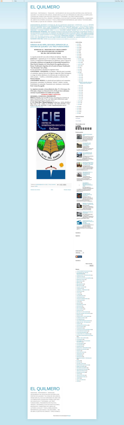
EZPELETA (91, 28)
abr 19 (80, 80)
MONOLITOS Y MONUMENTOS (76, 34)
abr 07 (80, 95)
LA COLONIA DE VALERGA (85, 31)
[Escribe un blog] (61, 184)
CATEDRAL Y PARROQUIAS (82, 289)
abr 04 (80, 97)
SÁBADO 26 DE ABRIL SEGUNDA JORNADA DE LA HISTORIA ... (85, 83)
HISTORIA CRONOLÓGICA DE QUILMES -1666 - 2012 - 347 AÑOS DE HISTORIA (88, 163)
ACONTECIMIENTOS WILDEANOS (38, 25)
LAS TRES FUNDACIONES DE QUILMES (66, 33)
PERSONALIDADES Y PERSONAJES (73, 36)
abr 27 (80, 75)
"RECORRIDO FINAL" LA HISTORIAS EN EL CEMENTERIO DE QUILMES (87, 174)
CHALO (44, 27)
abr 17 (80, 85)
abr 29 (80, 74)
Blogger (69, 415)
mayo (79, 70)
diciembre (80, 59)
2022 (78, 44)
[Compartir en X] (63, 184)
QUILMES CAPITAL (34, 37)
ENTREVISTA (59, 28)
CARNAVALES (85, 26)
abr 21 (80, 79)
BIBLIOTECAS (72, 26)
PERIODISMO (57, 36)
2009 (78, 113)
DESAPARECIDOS (34, 28)
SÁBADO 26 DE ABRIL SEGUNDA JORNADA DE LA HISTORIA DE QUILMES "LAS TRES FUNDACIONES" (49, 45)
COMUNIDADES (62, 27)
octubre (79, 62)
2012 (78, 108)
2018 (78, 50)
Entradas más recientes (35, 189)
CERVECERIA (39, 27)
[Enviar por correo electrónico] (60, 184)
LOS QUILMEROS (53, 34)
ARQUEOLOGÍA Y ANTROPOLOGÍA (74, 25)
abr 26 (80, 77)
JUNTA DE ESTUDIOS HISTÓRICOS (70, 31)
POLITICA (79, 362)
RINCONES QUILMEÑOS (67, 37)
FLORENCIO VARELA (48, 30)
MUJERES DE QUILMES (88, 34)
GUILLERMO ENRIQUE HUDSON (68, 30)
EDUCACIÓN (46, 28)
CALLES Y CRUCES (79, 26)
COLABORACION (55, 27)
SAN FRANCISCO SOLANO (79, 37)
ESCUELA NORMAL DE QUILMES (81, 28)
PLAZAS (88, 36)
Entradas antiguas (67, 189)
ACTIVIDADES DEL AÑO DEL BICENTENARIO (57, 25)
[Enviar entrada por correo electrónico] (58, 184)
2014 (78, 57)
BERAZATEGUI (54, 26)
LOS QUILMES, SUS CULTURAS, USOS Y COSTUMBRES (87, 144)
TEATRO (45, 38)
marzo (79, 101)
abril (79, 72)
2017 (78, 52)
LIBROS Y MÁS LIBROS (81, 33)
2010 (78, 111)
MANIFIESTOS (66, 34)
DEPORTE (91, 27)
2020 (78, 47)
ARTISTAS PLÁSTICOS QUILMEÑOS (84, 278)
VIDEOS (66, 38)
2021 (78, 45)
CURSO (87, 27)
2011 (78, 109)
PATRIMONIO (79, 355)
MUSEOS (32, 36)
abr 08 (80, 93)
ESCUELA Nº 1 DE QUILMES (67, 28)
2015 (78, 55)
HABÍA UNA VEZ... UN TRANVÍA (82, 30)
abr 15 (80, 88)
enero (79, 104)
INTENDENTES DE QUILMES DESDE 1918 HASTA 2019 (87, 194)
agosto (79, 65)
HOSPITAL (92, 30)
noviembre (80, 60)
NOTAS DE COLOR (39, 36)
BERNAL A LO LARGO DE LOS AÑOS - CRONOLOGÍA (88, 204)
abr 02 (80, 98)
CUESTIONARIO (82, 27)
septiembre (80, 64)
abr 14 (80, 90)
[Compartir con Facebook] (64, 184)
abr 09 (80, 92)
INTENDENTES (59, 31)
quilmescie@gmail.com (36, 107)
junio (79, 69)
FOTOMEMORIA (56, 30)
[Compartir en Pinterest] (65, 184)
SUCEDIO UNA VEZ (36, 39)
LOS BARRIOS (91, 33)
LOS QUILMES (60, 34)
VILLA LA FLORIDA (80, 379)
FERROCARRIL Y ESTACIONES (37, 30)
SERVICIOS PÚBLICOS (89, 37)
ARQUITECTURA (80, 276)
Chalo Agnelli (78, 118)
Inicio (52, 189)
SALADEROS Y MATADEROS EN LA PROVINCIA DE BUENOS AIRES (88, 184)
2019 (78, 49)
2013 (78, 106)
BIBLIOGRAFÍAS (66, 26)
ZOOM (78, 381)
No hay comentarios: (52, 184)
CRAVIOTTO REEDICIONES (72, 27)
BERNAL (61, 26)
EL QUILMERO (45, 7)
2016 (78, 54)
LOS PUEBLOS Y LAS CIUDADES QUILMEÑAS (39, 34)
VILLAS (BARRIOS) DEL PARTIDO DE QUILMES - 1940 (87, 153)
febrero (79, 102)
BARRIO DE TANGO (47, 26)
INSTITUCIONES (52, 31)
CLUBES (48, 27)
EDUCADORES (52, 28)
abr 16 (80, 87)
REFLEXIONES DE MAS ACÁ (45, 37)
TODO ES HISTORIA (52, 38)
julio (79, 67)
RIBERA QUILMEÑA (57, 37)
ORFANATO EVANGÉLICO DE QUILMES (88, 212)
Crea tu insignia (78, 120)
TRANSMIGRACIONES (81, 376)
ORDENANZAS (80, 353)
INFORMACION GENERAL (38, 31)
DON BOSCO (40, 28)
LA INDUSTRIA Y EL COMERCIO (48, 33)
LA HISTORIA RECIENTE (81, 332)
